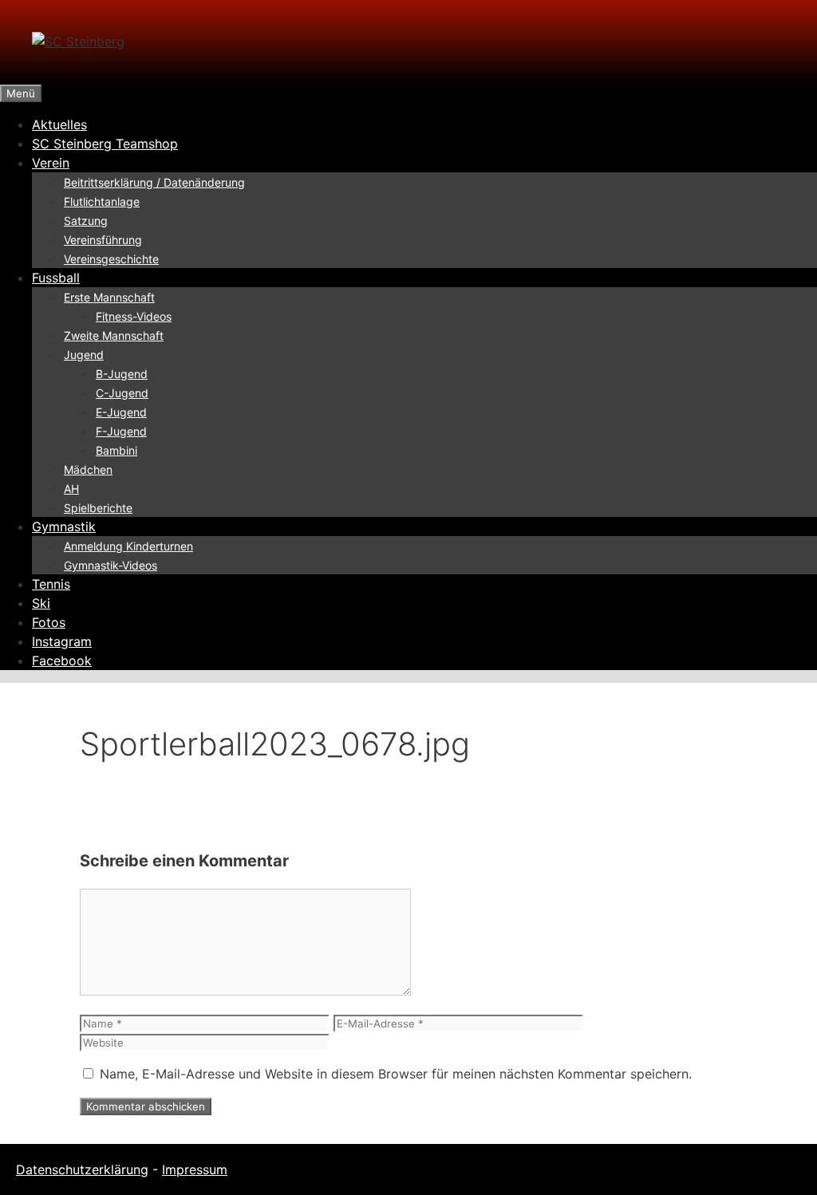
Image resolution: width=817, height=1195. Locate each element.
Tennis (51, 584)
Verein (50, 163)
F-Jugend (121, 431)
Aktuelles (59, 124)
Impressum (194, 1169)
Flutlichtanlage (102, 201)
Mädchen (88, 469)
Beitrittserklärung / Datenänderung (154, 182)
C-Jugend (122, 393)
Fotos (48, 622)
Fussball (56, 278)
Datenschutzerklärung (82, 1169)
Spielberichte (98, 508)
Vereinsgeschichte (111, 259)
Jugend (84, 354)
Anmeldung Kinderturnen (128, 546)
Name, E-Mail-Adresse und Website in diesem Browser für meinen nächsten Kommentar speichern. (396, 1074)
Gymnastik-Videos (110, 565)
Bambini (116, 450)
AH (71, 488)
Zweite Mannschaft (114, 335)
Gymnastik (64, 526)
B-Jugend (122, 374)
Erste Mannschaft (109, 297)
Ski (41, 603)
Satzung (86, 220)
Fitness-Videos (134, 316)
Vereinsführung (103, 239)
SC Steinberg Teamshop (105, 144)
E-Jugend (121, 412)
